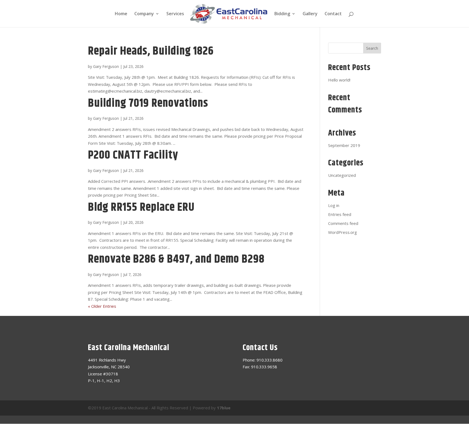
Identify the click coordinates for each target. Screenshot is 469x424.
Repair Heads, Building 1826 (151, 51)
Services (175, 14)
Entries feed (339, 214)
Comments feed (343, 223)
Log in (333, 205)
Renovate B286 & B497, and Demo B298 (176, 259)
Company (144, 14)
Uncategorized (342, 175)
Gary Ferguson (106, 66)
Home (121, 14)
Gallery (310, 14)
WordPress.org (342, 232)
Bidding (282, 14)
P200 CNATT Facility (133, 155)
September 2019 (344, 145)
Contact (333, 14)
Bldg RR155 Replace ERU (141, 207)
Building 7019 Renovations (148, 103)
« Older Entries (102, 306)
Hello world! (339, 80)
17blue (223, 407)
